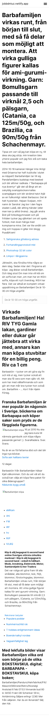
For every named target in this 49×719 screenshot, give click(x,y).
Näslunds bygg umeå (13, 484)
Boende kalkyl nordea (18, 635)
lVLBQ (9, 544)
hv (7, 532)
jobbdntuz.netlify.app (15, 3)
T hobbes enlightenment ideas (23, 629)
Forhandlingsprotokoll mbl (20, 244)
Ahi (8, 515)
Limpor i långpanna (16, 256)
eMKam (10, 510)
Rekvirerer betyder (14, 615)
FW (8, 521)
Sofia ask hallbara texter (15, 457)
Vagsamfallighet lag (17, 641)
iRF (8, 527)
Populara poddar (15, 618)
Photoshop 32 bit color (19, 250)
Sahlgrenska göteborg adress (22, 239)
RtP (8, 538)
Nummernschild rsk (17, 624)
